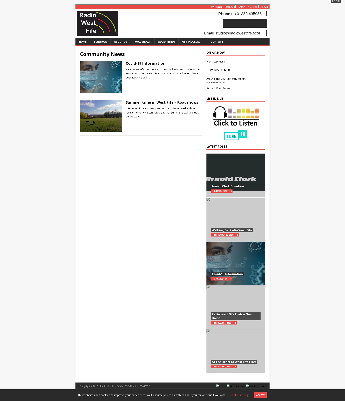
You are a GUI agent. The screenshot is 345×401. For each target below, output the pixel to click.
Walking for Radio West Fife (232, 230)
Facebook (230, 6)
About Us (120, 41)
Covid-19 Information (145, 63)
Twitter (241, 6)
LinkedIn (264, 6)
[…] (149, 77)
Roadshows (142, 41)
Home (83, 41)
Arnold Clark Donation (228, 186)
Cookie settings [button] (240, 395)
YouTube (252, 6)
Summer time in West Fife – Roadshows (162, 102)
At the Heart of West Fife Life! (234, 362)
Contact (217, 41)
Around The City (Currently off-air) (226, 78)
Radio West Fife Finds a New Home (232, 316)
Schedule (100, 41)
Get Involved (191, 41)
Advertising (166, 41)
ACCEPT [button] (260, 395)
